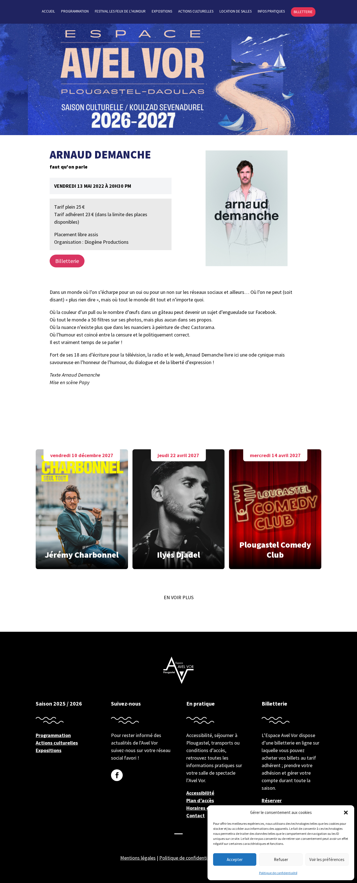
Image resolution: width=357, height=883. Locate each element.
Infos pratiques (271, 11)
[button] (346, 812)
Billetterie (303, 11)
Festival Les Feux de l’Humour (120, 11)
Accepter (235, 859)
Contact (195, 815)
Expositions (162, 11)
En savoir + (81, 507)
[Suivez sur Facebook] (117, 775)
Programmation (75, 11)
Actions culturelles (195, 11)
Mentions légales (138, 858)
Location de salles (235, 11)
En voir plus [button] (179, 597)
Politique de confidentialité (278, 873)
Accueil (48, 11)
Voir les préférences (326, 859)
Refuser (281, 859)
